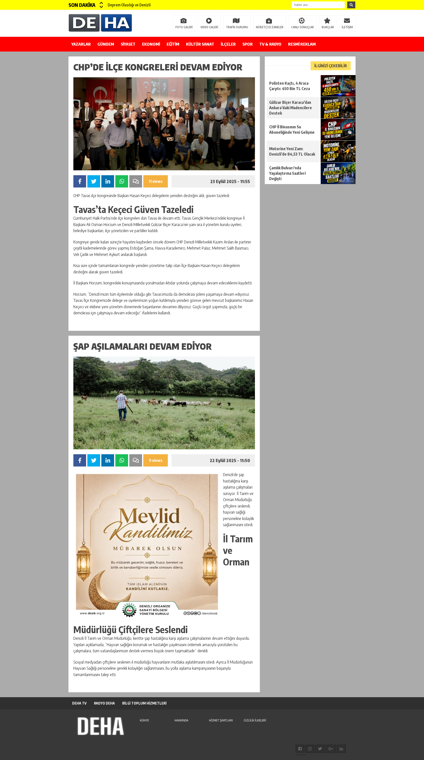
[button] (101, 3)
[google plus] (331, 749)
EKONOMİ (151, 44)
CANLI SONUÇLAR (302, 27)
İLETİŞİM (347, 27)
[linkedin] (341, 749)
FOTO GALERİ (184, 27)
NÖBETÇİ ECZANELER (269, 27)
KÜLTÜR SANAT (200, 44)
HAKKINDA (181, 720)
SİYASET (128, 44)
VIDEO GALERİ (209, 27)
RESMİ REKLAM (302, 44)
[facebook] (300, 749)
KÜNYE (144, 720)
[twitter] (320, 749)
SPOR (247, 44)
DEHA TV (79, 703)
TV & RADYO (270, 44)
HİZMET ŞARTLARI (221, 720)
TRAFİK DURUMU (237, 27)
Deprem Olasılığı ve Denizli (129, 4)
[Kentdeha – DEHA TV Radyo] (100, 22)
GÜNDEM (105, 44)
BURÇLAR (328, 27)
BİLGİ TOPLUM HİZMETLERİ (144, 703)
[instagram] (309, 749)
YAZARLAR (81, 44)
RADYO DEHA (104, 703)
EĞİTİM (173, 44)
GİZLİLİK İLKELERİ (255, 720)
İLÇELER (228, 44)
